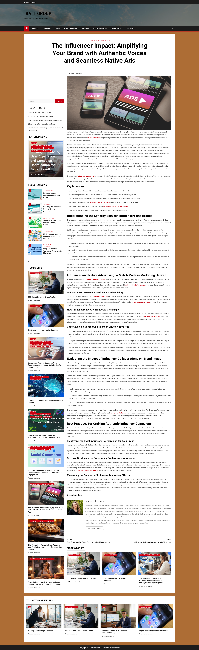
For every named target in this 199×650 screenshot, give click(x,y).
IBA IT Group (38, 13)
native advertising (94, 138)
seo (53, 148)
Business (35, 28)
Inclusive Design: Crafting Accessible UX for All (52, 195)
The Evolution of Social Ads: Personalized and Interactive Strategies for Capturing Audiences (153, 580)
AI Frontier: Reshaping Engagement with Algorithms (152, 540)
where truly (142, 302)
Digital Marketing (100, 28)
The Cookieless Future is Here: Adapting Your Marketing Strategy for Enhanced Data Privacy (45, 547)
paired (94, 279)
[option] (46, 160)
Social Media (116, 28)
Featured (47, 28)
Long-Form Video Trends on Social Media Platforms (52, 251)
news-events (47, 416)
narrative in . (115, 206)
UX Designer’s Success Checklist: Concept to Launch (52, 236)
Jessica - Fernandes (75, 73)
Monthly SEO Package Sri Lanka (39, 112)
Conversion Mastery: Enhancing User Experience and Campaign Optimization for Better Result (44, 365)
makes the (87, 470)
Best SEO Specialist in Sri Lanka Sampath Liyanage (45, 120)
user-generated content (119, 413)
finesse (135, 285)
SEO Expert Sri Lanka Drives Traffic (82, 578)
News (57, 28)
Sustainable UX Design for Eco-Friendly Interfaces (52, 223)
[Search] (173, 28)
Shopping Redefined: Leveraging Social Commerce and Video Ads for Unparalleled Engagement (44, 472)
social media (155, 555)
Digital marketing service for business (41, 124)
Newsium (106, 648)
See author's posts (94, 528)
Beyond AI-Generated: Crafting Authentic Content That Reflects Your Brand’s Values (44, 583)
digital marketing (100, 40)
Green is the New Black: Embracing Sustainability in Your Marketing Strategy (44, 436)
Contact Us (130, 28)
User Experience (70, 28)
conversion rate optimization (41, 146)
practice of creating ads (99, 296)
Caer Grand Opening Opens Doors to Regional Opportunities (88, 540)
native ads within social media (99, 202)
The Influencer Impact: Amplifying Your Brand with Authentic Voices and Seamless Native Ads (45, 510)
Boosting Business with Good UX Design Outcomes (52, 209)
